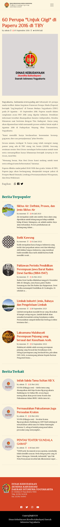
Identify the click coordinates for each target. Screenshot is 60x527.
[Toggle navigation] (52, 5)
